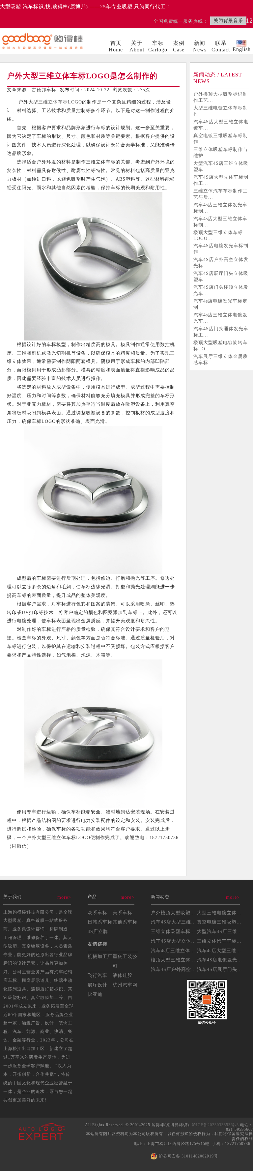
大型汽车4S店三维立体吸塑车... (220, 166)
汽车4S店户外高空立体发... (181, 969)
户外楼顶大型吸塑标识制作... (183, 912)
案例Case (178, 46)
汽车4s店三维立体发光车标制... (220, 208)
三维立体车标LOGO (60, 101)
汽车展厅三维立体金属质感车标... (220, 359)
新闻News (200, 46)
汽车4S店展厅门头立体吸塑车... (220, 276)
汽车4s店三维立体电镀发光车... (220, 318)
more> (64, 897)
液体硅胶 (122, 975)
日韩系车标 (100, 921)
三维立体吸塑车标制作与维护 (220, 152)
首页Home (116, 46)
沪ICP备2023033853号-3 (215, 1125)
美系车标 (122, 912)
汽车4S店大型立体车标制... (181, 941)
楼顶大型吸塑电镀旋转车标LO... (220, 345)
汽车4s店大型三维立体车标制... (220, 221)
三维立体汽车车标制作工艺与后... (220, 194)
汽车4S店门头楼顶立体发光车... (220, 290)
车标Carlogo (157, 46)
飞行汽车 (97, 975)
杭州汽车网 (125, 984)
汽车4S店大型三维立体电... (181, 921)
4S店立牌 (98, 931)
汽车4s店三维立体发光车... (180, 950)
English (242, 49)
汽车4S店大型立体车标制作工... (220, 180)
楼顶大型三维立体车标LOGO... (218, 235)
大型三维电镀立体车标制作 (220, 111)
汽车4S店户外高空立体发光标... (220, 262)
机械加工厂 (100, 956)
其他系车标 (125, 921)
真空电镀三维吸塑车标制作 (220, 138)
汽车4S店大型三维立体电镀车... (220, 125)
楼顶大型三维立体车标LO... (181, 959)
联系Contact (220, 46)
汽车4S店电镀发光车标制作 (220, 248)
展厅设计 (97, 984)
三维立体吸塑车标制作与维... (183, 931)
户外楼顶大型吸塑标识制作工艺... (220, 97)
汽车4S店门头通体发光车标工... (220, 331)
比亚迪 (95, 994)
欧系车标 (97, 912)
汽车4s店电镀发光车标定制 (220, 304)
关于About (136, 46)
